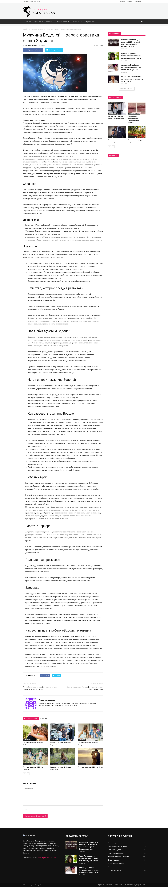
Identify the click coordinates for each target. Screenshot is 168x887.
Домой (25, 29)
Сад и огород (132, 137)
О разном (89, 22)
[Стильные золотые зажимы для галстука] (117, 132)
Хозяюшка (76, 22)
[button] (142, 22)
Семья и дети (62, 22)
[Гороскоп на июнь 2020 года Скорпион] (62, 756)
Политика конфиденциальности (135, 885)
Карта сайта (119, 885)
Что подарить (112, 137)
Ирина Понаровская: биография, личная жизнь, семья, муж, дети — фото (131, 56)
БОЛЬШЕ (43, 719)
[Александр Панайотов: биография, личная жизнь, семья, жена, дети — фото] (113, 68)
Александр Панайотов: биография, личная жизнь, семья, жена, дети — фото (131, 67)
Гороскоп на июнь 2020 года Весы (90, 767)
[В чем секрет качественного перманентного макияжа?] (137, 108)
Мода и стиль (112, 113)
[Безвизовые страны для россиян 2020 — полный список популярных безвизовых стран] (113, 42)
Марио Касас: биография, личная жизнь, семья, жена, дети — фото (132, 79)
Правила (122, 2)
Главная (28, 22)
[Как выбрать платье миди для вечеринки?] (117, 108)
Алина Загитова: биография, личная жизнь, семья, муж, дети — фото (40, 688)
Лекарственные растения (117, 846)
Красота (49, 22)
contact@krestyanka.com (46, 858)
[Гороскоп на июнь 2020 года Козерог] (90, 732)
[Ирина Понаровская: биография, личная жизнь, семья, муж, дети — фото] (113, 56)
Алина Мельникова (31, 45)
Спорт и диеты (113, 860)
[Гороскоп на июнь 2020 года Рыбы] (35, 732)
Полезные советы (114, 870)
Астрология (41, 29)
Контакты (130, 2)
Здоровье (37, 22)
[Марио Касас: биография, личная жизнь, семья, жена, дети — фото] (113, 79)
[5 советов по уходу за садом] (137, 132)
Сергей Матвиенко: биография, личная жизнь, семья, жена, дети (85, 688)
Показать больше (126, 89)
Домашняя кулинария (116, 863)
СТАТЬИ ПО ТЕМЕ (31, 719)
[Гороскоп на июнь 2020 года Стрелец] (35, 756)
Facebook (138, 2)
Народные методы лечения (118, 856)
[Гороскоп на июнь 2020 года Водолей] (62, 732)
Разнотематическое (115, 853)
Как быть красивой (134, 113)
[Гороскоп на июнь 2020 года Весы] (90, 756)
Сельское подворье (115, 850)
